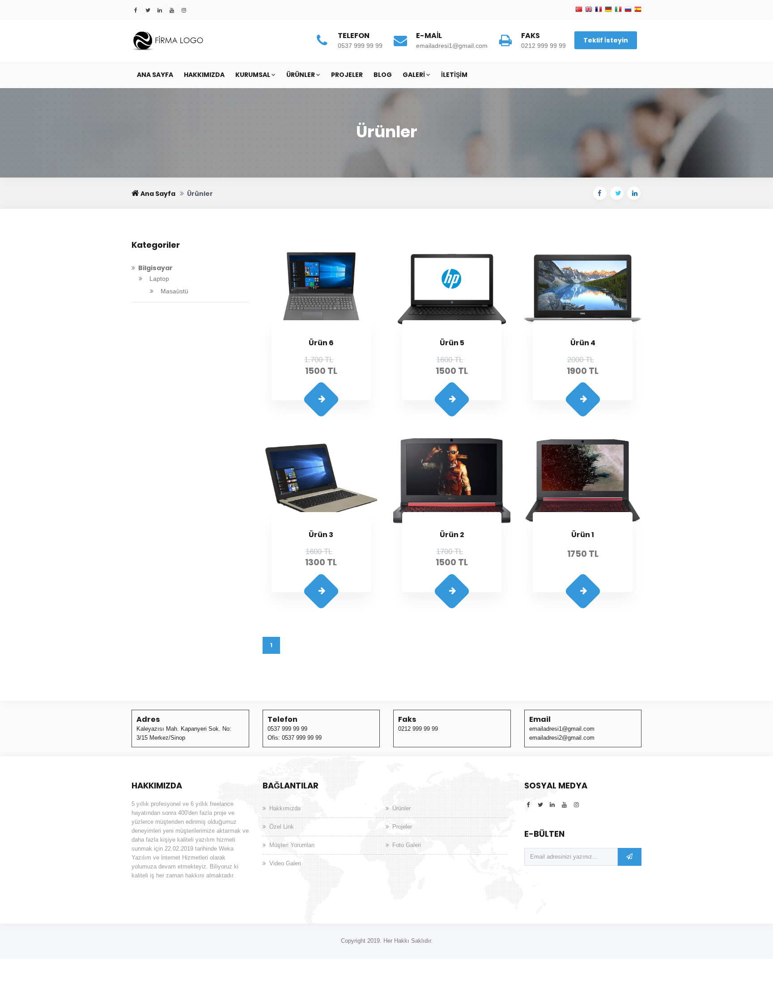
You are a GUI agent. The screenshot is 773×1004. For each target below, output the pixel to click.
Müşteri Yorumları (292, 845)
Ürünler (300, 74)
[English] (588, 10)
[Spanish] (637, 10)
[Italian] (618, 10)
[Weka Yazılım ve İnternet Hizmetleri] (199, 40)
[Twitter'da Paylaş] (617, 193)
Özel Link (281, 826)
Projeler (347, 74)
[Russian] (628, 10)
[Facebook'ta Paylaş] (600, 193)
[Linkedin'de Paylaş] (634, 193)
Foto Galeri (406, 845)
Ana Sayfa (155, 74)
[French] (598, 10)
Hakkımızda (204, 74)
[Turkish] (578, 10)
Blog (383, 74)
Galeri (414, 74)
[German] (608, 10)
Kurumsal (252, 74)
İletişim (454, 74)
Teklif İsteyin (605, 40)
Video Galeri (285, 863)
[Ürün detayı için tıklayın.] (321, 400)
